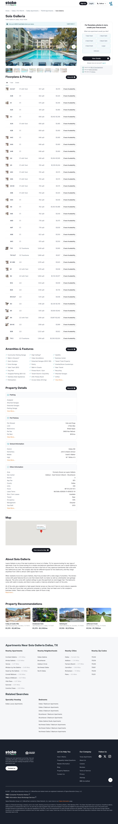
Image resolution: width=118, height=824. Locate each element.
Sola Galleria (15, 16)
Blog (58, 767)
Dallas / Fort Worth (18, 11)
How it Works (61, 757)
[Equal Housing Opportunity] (30, 752)
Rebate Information (63, 764)
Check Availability (69, 89)
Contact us (11, 768)
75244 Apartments (47, 11)
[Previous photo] (9, 47)
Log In (91, 3)
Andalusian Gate (38, 624)
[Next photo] (74, 47)
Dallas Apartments (32, 11)
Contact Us (61, 774)
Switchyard (63, 624)
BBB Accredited (85, 781)
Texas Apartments (86, 757)
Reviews (82, 767)
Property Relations (63, 771)
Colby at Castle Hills (12, 624)
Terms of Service (85, 771)
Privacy (82, 774)
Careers (82, 764)
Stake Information (64, 801)
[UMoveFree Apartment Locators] (11, 753)
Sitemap (82, 777)
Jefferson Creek (92, 624)
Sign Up (83, 3)
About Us (83, 760)
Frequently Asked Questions (66, 760)
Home (7, 11)
